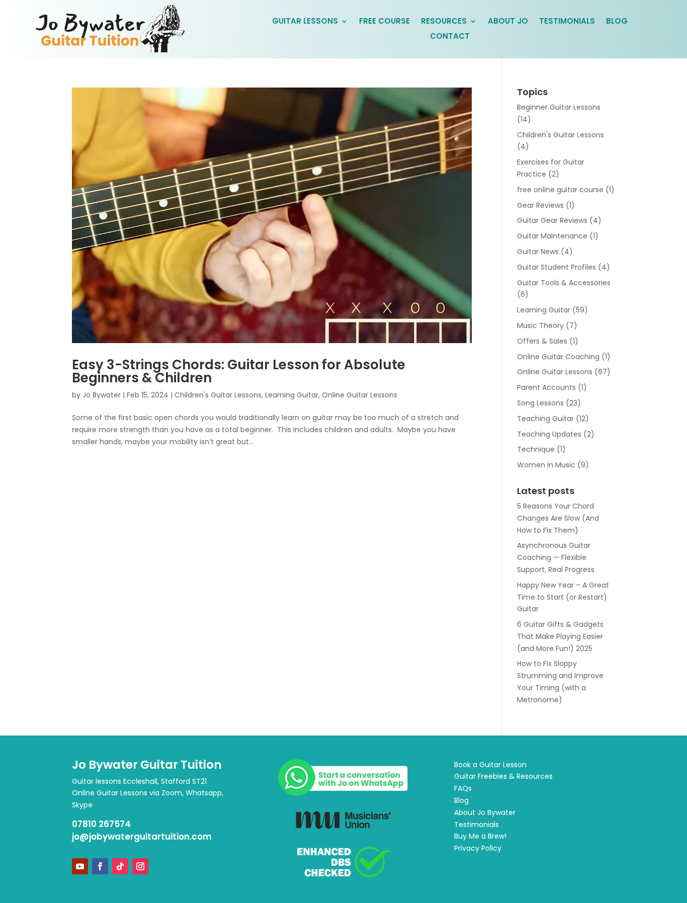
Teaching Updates (549, 434)
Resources (444, 22)
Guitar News (538, 252)
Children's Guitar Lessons (218, 395)
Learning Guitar (291, 395)
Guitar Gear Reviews (552, 220)
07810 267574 (101, 824)
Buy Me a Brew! (480, 836)
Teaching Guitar (545, 419)
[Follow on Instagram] (140, 866)
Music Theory (540, 325)
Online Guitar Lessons (359, 395)
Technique (536, 449)
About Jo (508, 22)
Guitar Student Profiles (556, 267)
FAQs (463, 788)
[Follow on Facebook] (100, 866)
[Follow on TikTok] (120, 866)
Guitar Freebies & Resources (503, 776)
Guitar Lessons (305, 22)
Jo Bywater (101, 395)
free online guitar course (560, 190)
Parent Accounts (546, 387)
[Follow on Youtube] (80, 866)
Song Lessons (540, 403)
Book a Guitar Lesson (490, 765)
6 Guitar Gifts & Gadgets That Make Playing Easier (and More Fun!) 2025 (560, 636)
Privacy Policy (477, 848)
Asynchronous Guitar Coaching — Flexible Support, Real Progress (555, 557)
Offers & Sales (542, 341)
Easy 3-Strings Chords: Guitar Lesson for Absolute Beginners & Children (238, 371)
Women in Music (546, 465)
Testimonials (567, 22)
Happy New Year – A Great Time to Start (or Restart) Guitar (563, 597)
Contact (450, 37)
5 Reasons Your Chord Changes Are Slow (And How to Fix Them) (558, 518)
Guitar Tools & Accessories (564, 283)
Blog (617, 22)
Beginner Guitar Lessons (558, 107)
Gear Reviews (540, 205)
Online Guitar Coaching (558, 357)
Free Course (384, 22)
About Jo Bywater (485, 812)
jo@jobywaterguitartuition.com (142, 837)
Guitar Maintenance (552, 236)
